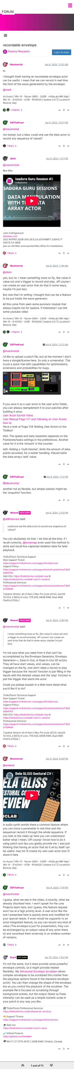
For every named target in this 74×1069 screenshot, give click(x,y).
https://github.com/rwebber (17, 1036)
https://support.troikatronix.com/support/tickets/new (30, 563)
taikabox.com (10, 236)
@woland (8, 765)
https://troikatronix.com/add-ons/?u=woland (26, 579)
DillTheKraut (17, 122)
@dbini (7, 272)
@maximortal (11, 129)
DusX (13, 957)
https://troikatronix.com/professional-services (27, 1011)
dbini (13, 158)
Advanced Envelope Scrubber (38, 971)
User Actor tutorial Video (18, 415)
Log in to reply (61, 52)
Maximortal (16, 64)
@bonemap (30, 542)
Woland (14, 512)
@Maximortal (11, 483)
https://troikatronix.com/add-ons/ (31, 576)
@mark (7, 89)
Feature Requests (19, 51)
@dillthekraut (11, 518)
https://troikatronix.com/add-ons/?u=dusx (25, 1028)
